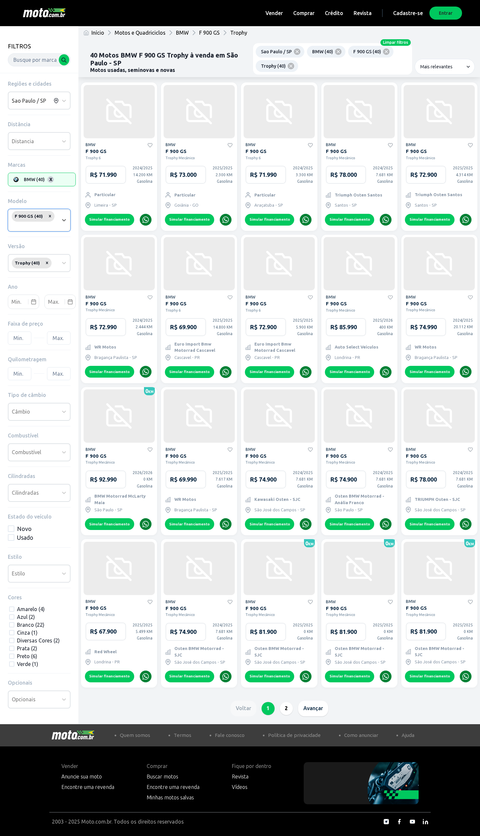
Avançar (313, 708)
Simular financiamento (109, 219)
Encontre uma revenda (87, 787)
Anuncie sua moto (81, 776)
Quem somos (135, 735)
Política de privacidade (294, 735)
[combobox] (39, 59)
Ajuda (408, 735)
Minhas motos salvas (170, 797)
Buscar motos (162, 776)
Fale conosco (230, 735)
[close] (297, 51)
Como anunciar (361, 735)
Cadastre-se (408, 13)
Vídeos (240, 787)
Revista (363, 13)
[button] (50, 216)
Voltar (243, 708)
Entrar (446, 13)
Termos (182, 735)
